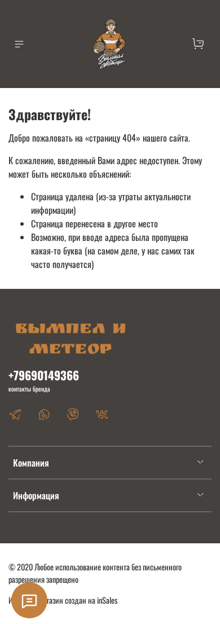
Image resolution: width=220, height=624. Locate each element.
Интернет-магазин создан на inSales (62, 600)
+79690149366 (43, 375)
